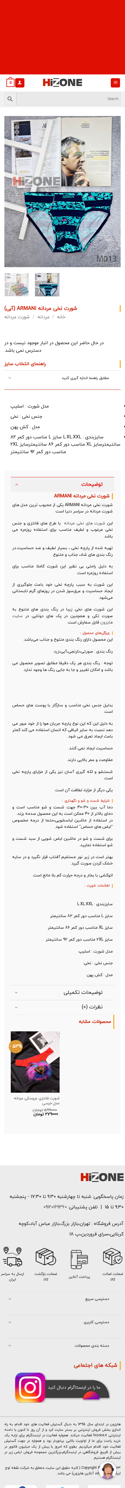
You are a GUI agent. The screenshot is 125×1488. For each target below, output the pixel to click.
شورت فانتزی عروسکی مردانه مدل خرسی (37, 1101)
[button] (115, 83)
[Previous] (14, 191)
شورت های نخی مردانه (83, 523)
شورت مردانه (17, 317)
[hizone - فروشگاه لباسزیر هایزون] (62, 82)
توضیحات (92, 484)
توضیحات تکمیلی (83, 992)
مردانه (43, 317)
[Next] (111, 191)
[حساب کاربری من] (19, 83)
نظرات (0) (92, 1007)
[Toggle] (10, 378)
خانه (61, 317)
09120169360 (54, 1207)
